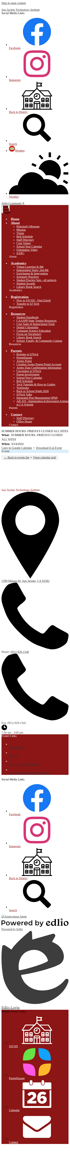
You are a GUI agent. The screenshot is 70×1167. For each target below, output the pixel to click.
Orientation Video (27, 249)
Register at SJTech (27, 354)
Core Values (23, 243)
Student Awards (25, 283)
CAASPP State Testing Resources (36, 320)
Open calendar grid (44, 457)
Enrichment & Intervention (32, 273)
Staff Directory (25, 239)
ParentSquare (24, 357)
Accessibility (16, 747)
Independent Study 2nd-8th (32, 270)
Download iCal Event (49, 447)
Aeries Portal (24, 361)
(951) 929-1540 (19, 651)
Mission (21, 229)
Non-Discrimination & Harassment (29, 773)
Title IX (13, 756)
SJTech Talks (24, 394)
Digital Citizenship (27, 327)
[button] (15, 223)
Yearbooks (22, 387)
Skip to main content (13, 3)
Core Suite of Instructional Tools (35, 324)
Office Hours (24, 421)
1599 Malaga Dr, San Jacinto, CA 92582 (25, 580)
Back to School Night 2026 (32, 391)
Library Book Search (28, 286)
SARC (20, 253)
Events (5, 451)
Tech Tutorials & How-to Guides (35, 384)
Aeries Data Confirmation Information (38, 367)
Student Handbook (27, 317)
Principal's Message (28, 226)
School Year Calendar (29, 246)
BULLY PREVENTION (24, 764)
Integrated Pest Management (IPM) (37, 397)
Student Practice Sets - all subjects (36, 280)
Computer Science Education (33, 330)
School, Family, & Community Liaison (39, 340)
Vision (20, 233)
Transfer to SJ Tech (27, 303)
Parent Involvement (27, 374)
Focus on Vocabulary (28, 334)
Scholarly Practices (27, 276)
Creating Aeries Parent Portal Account (38, 364)
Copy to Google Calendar (16, 447)
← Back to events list (16, 457)
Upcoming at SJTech (28, 371)
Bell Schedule (24, 236)
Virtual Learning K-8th (29, 266)
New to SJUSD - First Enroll (33, 300)
